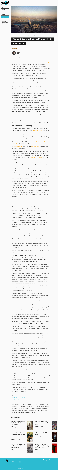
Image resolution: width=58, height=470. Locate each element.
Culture (14, 48)
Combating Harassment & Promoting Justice (5, 23)
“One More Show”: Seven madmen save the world (45, 421)
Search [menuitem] (3, 9)
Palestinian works (37, 130)
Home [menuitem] (3, 7)
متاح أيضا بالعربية (47, 62)
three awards (45, 135)
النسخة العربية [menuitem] (5, 17)
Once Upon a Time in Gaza (32, 135)
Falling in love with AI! (39, 432)
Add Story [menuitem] (4, 12)
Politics (12, 461)
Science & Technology (20, 467)
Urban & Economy (20, 462)
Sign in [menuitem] (3, 14)
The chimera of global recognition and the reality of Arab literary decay (45, 445)
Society (12, 465)
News (19, 459)
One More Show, (35, 146)
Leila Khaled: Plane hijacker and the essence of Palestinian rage (20, 445)
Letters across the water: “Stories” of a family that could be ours (21, 422)
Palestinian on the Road (36, 157)
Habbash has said (22, 162)
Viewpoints (13, 467)
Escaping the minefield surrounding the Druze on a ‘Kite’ (21, 433)
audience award (18, 146)
